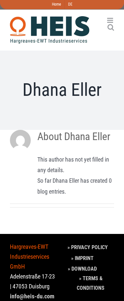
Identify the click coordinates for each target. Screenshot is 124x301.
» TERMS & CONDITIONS (90, 283)
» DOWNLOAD (82, 269)
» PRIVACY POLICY (87, 247)
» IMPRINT (82, 258)
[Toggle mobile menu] (110, 20)
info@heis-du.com (32, 296)
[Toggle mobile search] (110, 27)
